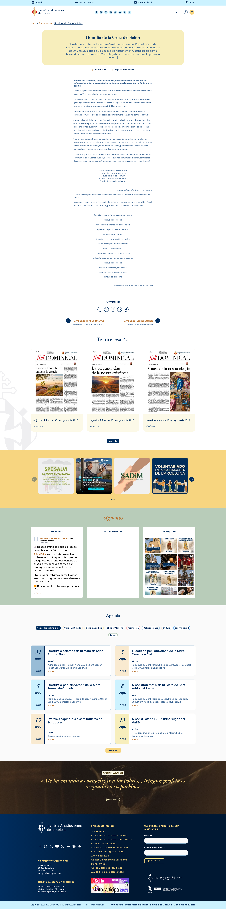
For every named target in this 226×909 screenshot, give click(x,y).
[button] (191, 479)
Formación (133, 628)
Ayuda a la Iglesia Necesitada (107, 871)
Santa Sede (97, 831)
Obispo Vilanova (115, 628)
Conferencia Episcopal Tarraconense (111, 839)
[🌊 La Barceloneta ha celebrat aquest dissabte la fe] (186, 578)
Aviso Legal (117, 904)
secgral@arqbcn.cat (50, 873)
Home (33, 23)
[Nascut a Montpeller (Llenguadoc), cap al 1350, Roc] (169, 545)
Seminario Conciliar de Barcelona (109, 847)
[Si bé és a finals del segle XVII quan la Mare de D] (153, 595)
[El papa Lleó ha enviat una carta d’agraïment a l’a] (186, 595)
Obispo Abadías (94, 628)
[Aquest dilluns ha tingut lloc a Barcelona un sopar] (169, 595)
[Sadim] (56, 476)
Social (113, 635)
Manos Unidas (99, 863)
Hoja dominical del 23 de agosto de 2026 (112, 420)
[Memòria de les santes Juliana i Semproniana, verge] (153, 578)
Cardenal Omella (72, 628)
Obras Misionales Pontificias (106, 867)
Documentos (45, 23)
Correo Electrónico (154, 847)
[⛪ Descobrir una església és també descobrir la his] (153, 545)
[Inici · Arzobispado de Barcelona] (49, 12)
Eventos (113, 750)
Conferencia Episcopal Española (109, 835)
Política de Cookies (161, 904)
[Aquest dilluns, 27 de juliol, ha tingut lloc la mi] (186, 562)
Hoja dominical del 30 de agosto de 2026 (55, 420)
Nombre (148, 835)
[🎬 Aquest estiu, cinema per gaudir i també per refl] (169, 562)
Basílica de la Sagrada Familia (107, 851)
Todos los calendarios (48, 628)
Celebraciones (150, 628)
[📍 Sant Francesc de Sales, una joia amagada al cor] (153, 562)
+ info (51, 671)
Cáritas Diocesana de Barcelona (109, 859)
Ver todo (113, 441)
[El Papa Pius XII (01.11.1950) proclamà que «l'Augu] (186, 545)
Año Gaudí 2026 (100, 855)
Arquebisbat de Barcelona (54, 538)
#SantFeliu (40, 554)
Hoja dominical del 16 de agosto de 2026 (168, 420)
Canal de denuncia (184, 904)
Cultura (166, 628)
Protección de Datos (136, 904)
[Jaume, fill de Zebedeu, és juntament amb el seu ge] (169, 578)
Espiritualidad (182, 628)
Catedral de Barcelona (103, 843)
